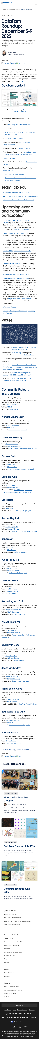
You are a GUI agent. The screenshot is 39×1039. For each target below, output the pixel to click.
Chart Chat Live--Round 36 (12, 264)
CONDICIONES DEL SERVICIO (17, 1014)
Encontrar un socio (10, 973)
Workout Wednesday (12, 425)
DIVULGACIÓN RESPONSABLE (10, 1018)
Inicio (4, 9)
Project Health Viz (11, 630)
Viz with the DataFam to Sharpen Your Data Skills (20, 196)
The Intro (12, 594)
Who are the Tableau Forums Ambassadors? (18, 200)
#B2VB (9, 407)
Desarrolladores (22, 1010)
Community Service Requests (19, 725)
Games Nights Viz (11, 527)
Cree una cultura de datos (12, 918)
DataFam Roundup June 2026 (17, 890)
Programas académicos (11, 959)
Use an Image (13, 409)
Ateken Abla (12, 52)
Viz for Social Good (12, 688)
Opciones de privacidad (20, 1022)
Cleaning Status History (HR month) (21, 469)
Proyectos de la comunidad (13, 952)
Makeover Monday (12, 444)
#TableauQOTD (8, 170)
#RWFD (10, 723)
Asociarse (7, 976)
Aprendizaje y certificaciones (13, 990)
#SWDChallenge (13, 612)
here (21, 81)
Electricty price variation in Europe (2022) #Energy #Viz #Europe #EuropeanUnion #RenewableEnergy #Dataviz (20, 367)
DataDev (7, 948)
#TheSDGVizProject (14, 743)
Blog (8, 9)
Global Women (19, 660)
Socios (6, 969)
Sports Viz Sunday (11, 676)
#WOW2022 (11, 428)
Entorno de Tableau (10, 955)
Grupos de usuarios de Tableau (14, 942)
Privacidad (30, 1014)
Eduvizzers (9, 508)
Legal (6, 1014)
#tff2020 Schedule (9, 158)
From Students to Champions (13, 233)
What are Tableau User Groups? (16, 799)
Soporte (7, 983)
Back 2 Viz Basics (11, 405)
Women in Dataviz (9, 307)
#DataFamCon (12, 488)
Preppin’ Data (10, 465)
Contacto (7, 928)
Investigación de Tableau (12, 924)
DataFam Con (10, 485)
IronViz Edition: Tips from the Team (24, 531)
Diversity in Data (10, 644)
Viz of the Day (16, 353)
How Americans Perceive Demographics (22, 448)
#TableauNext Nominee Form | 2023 (16, 278)
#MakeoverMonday (14, 446)
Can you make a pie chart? (17, 430)
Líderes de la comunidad (12, 945)
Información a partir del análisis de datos (17, 921)
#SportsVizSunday (13, 679)
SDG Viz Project (10, 741)
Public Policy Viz (11, 568)
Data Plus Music (11, 589)
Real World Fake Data (13, 711)
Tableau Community (15, 9)
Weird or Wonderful (21, 552)
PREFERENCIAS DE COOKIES (28, 1018)
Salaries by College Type (22, 511)
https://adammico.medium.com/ (20, 299)
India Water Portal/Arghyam (27, 704)
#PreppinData (12, 467)
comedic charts (19, 614)
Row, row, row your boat (20, 681)
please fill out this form (21, 230)
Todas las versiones (10, 997)
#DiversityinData (13, 658)
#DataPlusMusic (13, 591)
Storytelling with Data (13, 610)
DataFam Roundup (25, 9)
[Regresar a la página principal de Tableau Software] (8, 2)
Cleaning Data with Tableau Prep (20, 125)
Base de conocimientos (11, 986)
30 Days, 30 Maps (23, 148)
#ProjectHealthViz (13, 633)
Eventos (6, 962)
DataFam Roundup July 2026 (19, 846)
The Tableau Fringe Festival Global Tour (17, 274)
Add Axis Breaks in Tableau (14, 138)
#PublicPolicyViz (13, 571)
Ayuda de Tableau (10, 993)
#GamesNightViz (13, 529)
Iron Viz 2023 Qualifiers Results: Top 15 (17, 251)
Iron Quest (9, 548)
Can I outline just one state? (15, 174)
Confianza (8, 1010)
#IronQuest (11, 550)
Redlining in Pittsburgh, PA (18, 573)
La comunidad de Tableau (13, 935)
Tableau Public (29, 355)
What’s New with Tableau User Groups (16, 192)
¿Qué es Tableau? (10, 911)
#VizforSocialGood (13, 702)
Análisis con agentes (10, 914)
